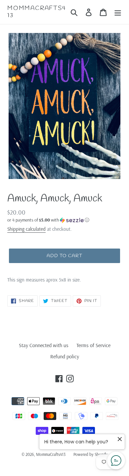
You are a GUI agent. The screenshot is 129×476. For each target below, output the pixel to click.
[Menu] (117, 12)
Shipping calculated (26, 229)
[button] (64, 220)
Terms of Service (93, 345)
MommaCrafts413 (36, 12)
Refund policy (64, 356)
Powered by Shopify (90, 454)
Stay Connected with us (43, 345)
